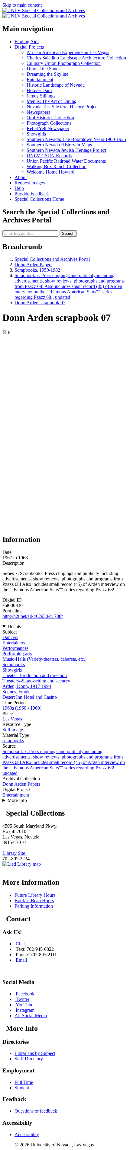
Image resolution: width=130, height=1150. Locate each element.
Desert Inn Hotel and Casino (29, 697)
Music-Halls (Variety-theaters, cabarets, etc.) (44, 659)
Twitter (22, 999)
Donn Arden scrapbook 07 (40, 302)
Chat (20, 943)
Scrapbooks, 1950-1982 (37, 270)
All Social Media (31, 1015)
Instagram (25, 1010)
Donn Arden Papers (33, 264)
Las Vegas (12, 718)
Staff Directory (29, 1058)
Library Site (15, 853)
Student (22, 1087)
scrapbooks (13, 740)
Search (68, 233)
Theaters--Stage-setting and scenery (36, 680)
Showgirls (12, 669)
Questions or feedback (36, 1110)
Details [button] (14, 626)
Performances (15, 648)
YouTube (24, 1004)
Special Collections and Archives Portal (52, 259)
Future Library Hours (35, 895)
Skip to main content (22, 5)
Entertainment (15, 794)
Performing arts (17, 653)
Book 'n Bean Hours (34, 900)
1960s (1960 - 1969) (21, 708)
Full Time (24, 1082)
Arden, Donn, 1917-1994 (26, 686)
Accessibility (27, 1134)
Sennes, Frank (16, 691)
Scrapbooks (13, 664)
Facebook (25, 993)
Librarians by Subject (35, 1053)
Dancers (10, 637)
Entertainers (13, 642)
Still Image (12, 729)
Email (21, 960)
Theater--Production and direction (34, 675)
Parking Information (34, 906)
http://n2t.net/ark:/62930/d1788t (32, 616)
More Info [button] (17, 800)
